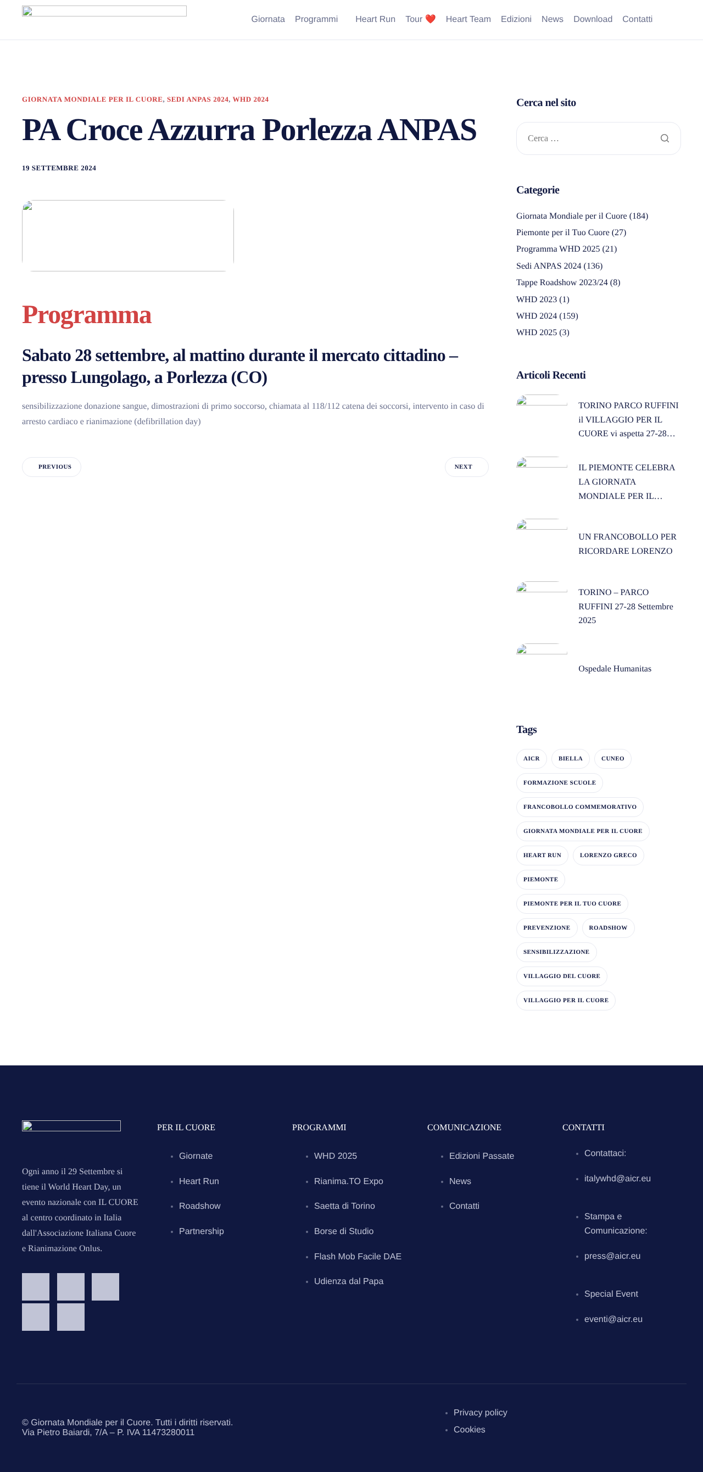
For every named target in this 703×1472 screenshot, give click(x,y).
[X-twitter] (71, 1317)
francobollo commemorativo (580, 807)
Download (592, 19)
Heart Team (468, 19)
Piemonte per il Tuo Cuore (563, 232)
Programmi (316, 19)
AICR (531, 759)
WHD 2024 (251, 99)
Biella (571, 759)
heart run (542, 855)
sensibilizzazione (556, 952)
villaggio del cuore (561, 976)
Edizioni (516, 19)
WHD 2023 (536, 299)
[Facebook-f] (35, 1287)
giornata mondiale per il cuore (583, 831)
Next (463, 467)
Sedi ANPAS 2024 (197, 99)
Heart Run (375, 19)
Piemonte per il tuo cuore (572, 904)
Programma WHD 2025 (558, 249)
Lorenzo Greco (608, 855)
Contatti (637, 19)
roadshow (608, 928)
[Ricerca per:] (598, 139)
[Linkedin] (35, 1317)
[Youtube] (105, 1287)
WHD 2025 (536, 332)
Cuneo (612, 759)
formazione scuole (559, 783)
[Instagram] (71, 1287)
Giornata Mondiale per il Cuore (92, 99)
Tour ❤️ (420, 19)
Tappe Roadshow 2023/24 (562, 282)
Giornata (268, 19)
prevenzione (547, 928)
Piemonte (540, 879)
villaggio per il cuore (566, 1000)
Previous (54, 467)
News (552, 19)
